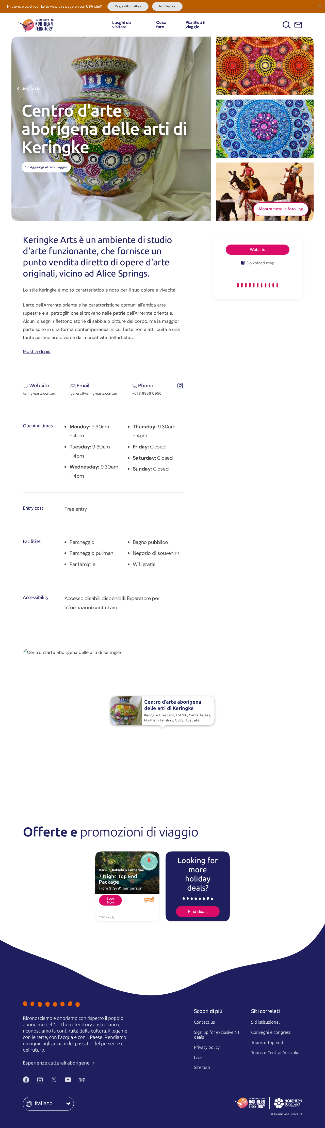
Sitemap (202, 1067)
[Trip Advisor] (82, 1079)
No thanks (167, 6)
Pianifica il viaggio (195, 25)
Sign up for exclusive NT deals (217, 1035)
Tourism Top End (267, 1042)
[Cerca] (287, 25)
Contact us (204, 1022)
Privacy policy (207, 1047)
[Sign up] (298, 25)
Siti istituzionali (266, 1022)
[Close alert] (319, 5)
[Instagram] (40, 1079)
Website (257, 249)
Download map (260, 263)
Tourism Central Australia (275, 1052)
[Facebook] (26, 1079)
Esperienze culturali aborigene (57, 1063)
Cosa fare (161, 25)
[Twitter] (54, 1079)
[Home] (36, 25)
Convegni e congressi (271, 1032)
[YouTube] (68, 1079)
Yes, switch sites (128, 6)
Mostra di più (37, 351)
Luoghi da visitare (121, 25)
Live (198, 1057)
